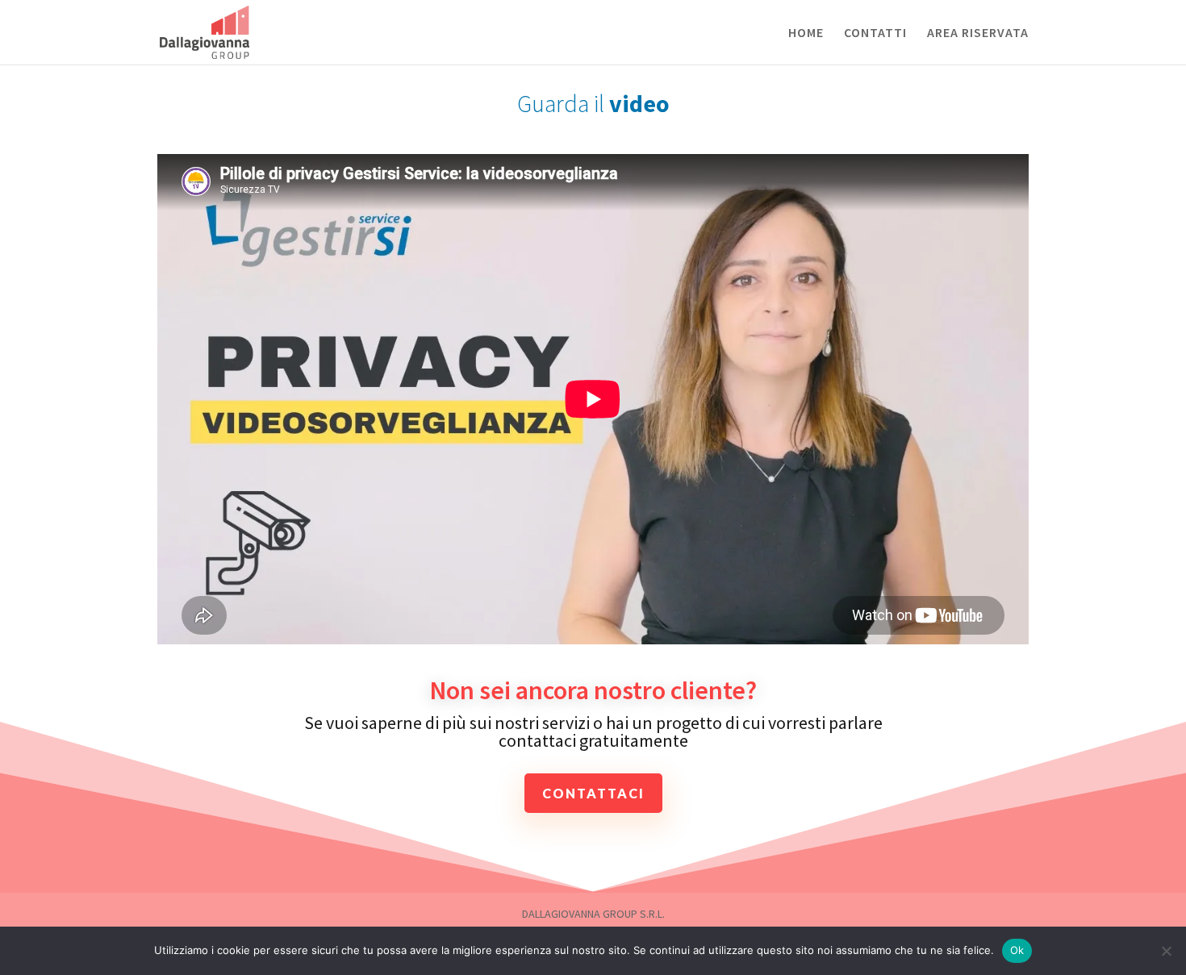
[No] (1166, 951)
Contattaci (593, 793)
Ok (1017, 950)
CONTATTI (875, 33)
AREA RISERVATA (978, 33)
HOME (806, 33)
